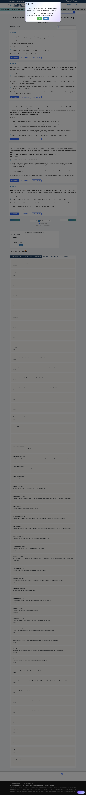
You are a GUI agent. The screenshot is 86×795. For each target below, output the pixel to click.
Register (46, 18)
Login (39, 18)
